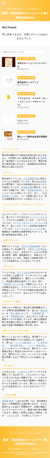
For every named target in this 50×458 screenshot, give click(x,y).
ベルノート (22, 120)
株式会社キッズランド (28, 82)
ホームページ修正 (33, 433)
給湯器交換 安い (35, 190)
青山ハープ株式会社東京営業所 (32, 136)
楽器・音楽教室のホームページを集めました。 (25, 449)
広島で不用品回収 (29, 246)
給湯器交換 (26, 187)
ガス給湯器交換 (30, 178)
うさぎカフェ (23, 371)
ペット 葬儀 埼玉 (37, 345)
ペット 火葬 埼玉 (23, 342)
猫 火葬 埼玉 (17, 345)
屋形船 (43, 158)
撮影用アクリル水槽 (13, 284)
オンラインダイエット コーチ (29, 228)
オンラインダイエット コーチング (29, 223)
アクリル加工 (23, 272)
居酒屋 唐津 (7, 401)
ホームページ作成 (17, 433)
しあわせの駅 (12, 415)
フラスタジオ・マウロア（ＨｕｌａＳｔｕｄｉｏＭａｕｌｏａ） (32, 101)
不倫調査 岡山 (17, 316)
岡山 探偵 (15, 313)
